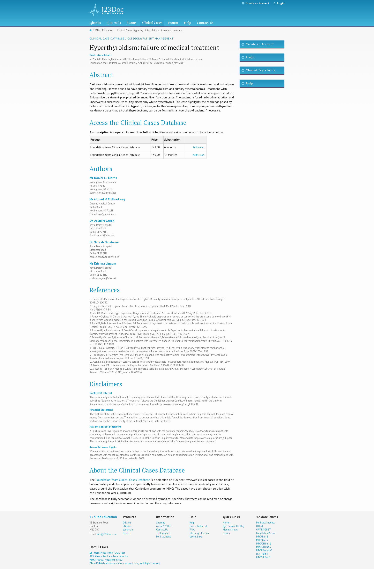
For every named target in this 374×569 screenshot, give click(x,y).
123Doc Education (103, 30)
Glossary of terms (199, 533)
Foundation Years (265, 533)
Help (187, 22)
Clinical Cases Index (260, 70)
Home (226, 522)
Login (280, 3)
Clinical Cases (152, 22)
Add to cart (198, 147)
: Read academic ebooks (109, 556)
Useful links (196, 536)
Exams (131, 22)
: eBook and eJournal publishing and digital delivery (125, 563)
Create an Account (257, 3)
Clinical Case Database (107, 38)
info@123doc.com (107, 534)
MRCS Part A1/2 (264, 550)
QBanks (127, 522)
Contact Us (205, 22)
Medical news (163, 536)
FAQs (192, 529)
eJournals (114, 22)
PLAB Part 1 (262, 554)
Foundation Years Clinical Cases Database (122, 480)
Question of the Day (233, 526)
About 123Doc (164, 526)
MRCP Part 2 (262, 540)
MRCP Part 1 (262, 536)
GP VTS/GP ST (263, 529)
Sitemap (160, 522)
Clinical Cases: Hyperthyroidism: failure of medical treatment (150, 30)
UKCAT (259, 526)
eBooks (127, 526)
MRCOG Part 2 (263, 557)
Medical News (230, 529)
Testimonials (163, 533)
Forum (173, 22)
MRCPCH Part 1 (263, 543)
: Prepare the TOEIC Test (107, 552)
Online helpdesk (198, 526)
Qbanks (95, 22)
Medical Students (265, 522)
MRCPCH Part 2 (263, 547)
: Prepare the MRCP (106, 559)
